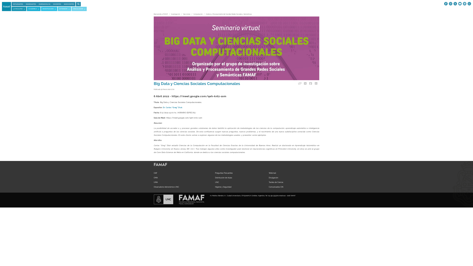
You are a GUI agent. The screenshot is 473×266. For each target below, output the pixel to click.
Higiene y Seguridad (223, 187)
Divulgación (273, 178)
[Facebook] (446, 3)
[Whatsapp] (469, 3)
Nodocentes (69, 4)
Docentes (57, 4)
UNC (217, 182)
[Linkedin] (464, 3)
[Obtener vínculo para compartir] (299, 83)
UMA (156, 182)
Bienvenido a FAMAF (161, 14)
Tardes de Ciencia (276, 182)
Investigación (175, 14)
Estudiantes (18, 4)
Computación (198, 14)
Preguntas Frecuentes (224, 173)
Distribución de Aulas (223, 178)
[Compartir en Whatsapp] (316, 83)
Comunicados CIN (276, 187)
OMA (156, 178)
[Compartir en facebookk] (310, 83)
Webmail (272, 173)
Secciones (186, 14)
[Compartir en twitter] (305, 83)
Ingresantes (31, 4)
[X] (455, 3)
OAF (155, 173)
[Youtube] (460, 3)
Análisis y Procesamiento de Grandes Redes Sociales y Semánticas (229, 14)
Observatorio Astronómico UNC (166, 187)
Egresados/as (44, 4)
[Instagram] (450, 3)
